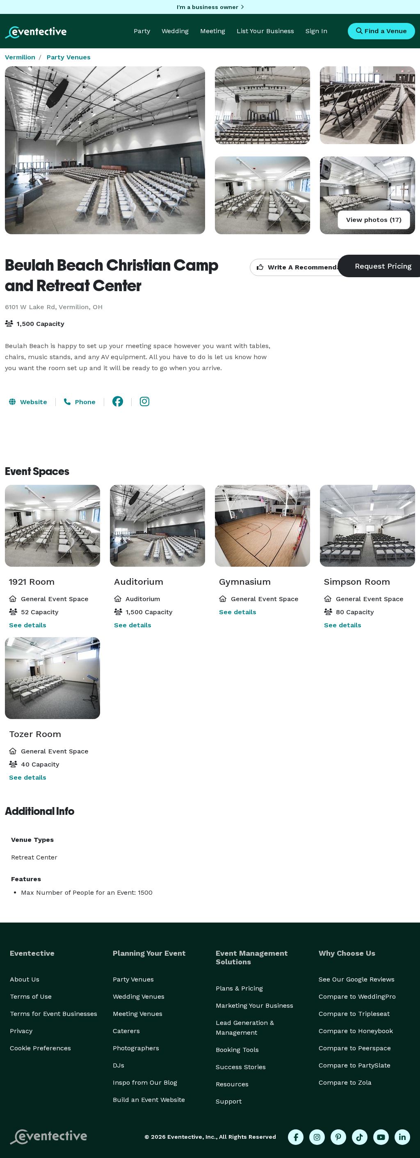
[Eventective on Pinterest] (338, 1137)
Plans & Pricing (239, 988)
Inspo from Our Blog (145, 1082)
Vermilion (20, 57)
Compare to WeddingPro (357, 996)
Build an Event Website (149, 1100)
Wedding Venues (138, 996)
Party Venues (69, 57)
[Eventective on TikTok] (360, 1137)
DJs (118, 1065)
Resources (232, 1084)
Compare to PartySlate (354, 1065)
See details (27, 625)
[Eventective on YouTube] (381, 1137)
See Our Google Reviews (357, 979)
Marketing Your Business (254, 1005)
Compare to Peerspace (355, 1048)
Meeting (212, 31)
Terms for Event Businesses (53, 1014)
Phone (84, 402)
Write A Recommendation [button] (310, 267)
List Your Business (265, 31)
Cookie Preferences (40, 1048)
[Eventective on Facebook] (296, 1137)
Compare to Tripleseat (354, 1014)
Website (32, 402)
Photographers (136, 1048)
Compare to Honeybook (356, 1031)
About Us (24, 979)
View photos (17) (374, 220)
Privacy (21, 1031)
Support (229, 1101)
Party (142, 31)
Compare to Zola (345, 1082)
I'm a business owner (207, 7)
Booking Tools (237, 1050)
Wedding (175, 31)
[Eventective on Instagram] (317, 1137)
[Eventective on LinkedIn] (402, 1137)
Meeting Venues (137, 1014)
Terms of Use (31, 996)
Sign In (316, 31)
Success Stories (241, 1067)
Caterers (126, 1031)
